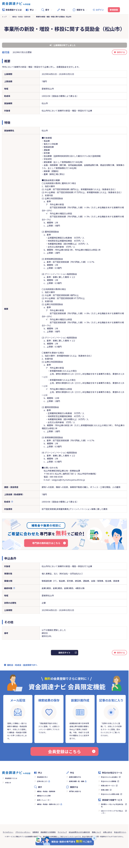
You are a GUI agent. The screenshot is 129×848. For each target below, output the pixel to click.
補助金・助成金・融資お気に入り (48, 804)
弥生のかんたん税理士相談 (110, 794)
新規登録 (114, 9)
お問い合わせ (107, 832)
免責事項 (36, 832)
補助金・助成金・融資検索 (21, 17)
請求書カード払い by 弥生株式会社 (112, 805)
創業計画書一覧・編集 (76, 781)
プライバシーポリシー (22, 832)
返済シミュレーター (44, 800)
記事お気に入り (42, 781)
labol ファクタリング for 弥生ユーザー (112, 812)
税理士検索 (105, 790)
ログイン (100, 9)
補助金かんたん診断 (44, 796)
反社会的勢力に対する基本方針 (79, 832)
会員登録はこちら (64, 751)
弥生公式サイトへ (120, 832)
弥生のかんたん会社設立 (109, 777)
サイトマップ (62, 832)
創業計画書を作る (75, 777)
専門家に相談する (75, 791)
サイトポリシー (8, 832)
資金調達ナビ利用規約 (48, 832)
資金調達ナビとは (14, 9)
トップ (4, 17)
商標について (96, 832)
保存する (121, 52)
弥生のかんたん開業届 (108, 781)
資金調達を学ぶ (42, 777)
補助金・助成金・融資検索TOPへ (22, 664)
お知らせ (8, 782)
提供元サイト (64, 652)
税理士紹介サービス (108, 785)
